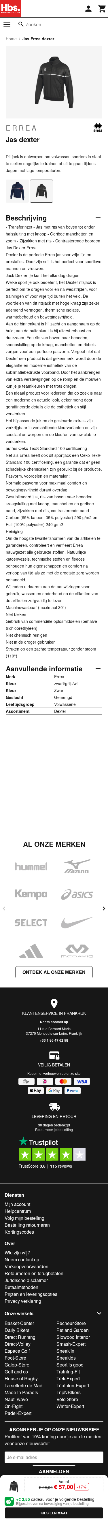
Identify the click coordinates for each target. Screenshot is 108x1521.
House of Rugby (21, 1378)
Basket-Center (19, 1323)
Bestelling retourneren (27, 1225)
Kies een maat (54, 1513)
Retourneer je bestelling (54, 1129)
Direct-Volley (18, 1344)
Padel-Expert (18, 1413)
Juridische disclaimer (26, 1280)
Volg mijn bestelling (24, 1218)
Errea (22, 127)
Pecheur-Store (71, 1323)
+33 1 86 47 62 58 (54, 1040)
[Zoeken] (21, 24)
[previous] (4, 908)
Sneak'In (65, 1350)
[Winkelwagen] (102, 8)
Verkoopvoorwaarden (26, 1266)
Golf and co (16, 1371)
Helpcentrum (18, 1211)
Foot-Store (15, 1357)
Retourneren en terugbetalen (34, 1273)
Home (11, 39)
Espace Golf (17, 1350)
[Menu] (7, 24)
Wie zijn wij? (17, 1252)
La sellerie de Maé (23, 1385)
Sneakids (66, 1357)
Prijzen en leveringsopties (31, 1294)
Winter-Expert (70, 1406)
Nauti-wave (16, 1399)
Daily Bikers (17, 1330)
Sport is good (70, 1364)
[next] (104, 908)
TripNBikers (68, 1392)
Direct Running (20, 1337)
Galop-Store (17, 1364)
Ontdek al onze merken (54, 972)
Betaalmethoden (21, 1287)
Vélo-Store (67, 1399)
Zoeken (33, 24)
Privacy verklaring (23, 1301)
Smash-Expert (71, 1344)
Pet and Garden (72, 1330)
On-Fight (13, 1406)
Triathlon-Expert (72, 1385)
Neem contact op (54, 1021)
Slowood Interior (73, 1337)
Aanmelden (54, 1471)
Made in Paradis (21, 1392)
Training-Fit (68, 1371)
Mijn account (17, 1204)
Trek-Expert (68, 1378)
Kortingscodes (19, 1231)
